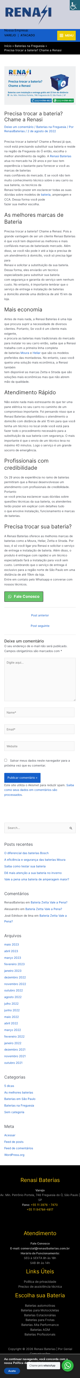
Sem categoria (14, 1112)
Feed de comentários (18, 1148)
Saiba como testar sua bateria (25, 866)
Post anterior (40, 615)
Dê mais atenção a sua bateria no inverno (33, 873)
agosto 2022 (13, 997)
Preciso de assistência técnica (40, 1287)
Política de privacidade (40, 1282)
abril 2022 (11, 1023)
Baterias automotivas (40, 1306)
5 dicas (9, 1086)
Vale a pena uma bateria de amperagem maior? (36, 879)
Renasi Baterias (60, 156)
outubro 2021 (13, 1062)
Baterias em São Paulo (19, 1099)
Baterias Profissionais (40, 1334)
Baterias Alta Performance (40, 1325)
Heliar (37, 353)
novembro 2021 (15, 1056)
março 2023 (12, 957)
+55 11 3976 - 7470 (44, 1204)
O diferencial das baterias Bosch (26, 853)
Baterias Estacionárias (40, 1315)
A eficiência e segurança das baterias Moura (34, 859)
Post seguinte (40, 625)
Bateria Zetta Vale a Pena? (49, 902)
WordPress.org (14, 1155)
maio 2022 (11, 1017)
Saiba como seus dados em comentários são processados (39, 789)
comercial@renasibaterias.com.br (45, 1248)
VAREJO (10, 35)
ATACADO (27, 35)
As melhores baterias (18, 1092)
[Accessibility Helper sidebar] (75, 5)
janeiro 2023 (13, 970)
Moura (24, 353)
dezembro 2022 (15, 977)
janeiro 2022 (12, 1043)
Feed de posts (13, 1141)
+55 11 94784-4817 (40, 1209)
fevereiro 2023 (14, 964)
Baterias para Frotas (40, 1320)
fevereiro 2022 (14, 1036)
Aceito (12, 1371)
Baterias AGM (40, 1330)
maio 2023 (11, 944)
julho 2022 (11, 1003)
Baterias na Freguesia (51, 127)
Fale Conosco (40, 1243)
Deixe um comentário (18, 127)
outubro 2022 (13, 990)
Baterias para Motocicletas (40, 1310)
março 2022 (12, 1030)
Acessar (9, 1135)
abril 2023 (11, 951)
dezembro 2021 (14, 1049)
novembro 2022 (15, 984)
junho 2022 (12, 1010)
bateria (46, 194)
